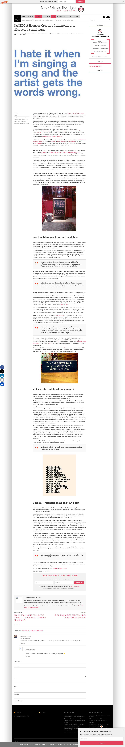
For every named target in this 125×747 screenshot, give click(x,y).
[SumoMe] (2, 384)
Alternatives (18, 33)
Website (16, 694)
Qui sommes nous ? (62, 16)
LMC (90, 715)
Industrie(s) (55, 33)
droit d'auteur (22, 119)
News (23, 16)
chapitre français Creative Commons (52, 136)
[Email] (2, 380)
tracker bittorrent (63, 348)
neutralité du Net (61, 141)
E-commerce (46, 33)
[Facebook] (2, 367)
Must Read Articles (17, 18)
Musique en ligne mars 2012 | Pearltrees (32, 630)
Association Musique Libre (44, 131)
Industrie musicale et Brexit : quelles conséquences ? (38, 20)
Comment (17, 666)
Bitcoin (53, 141)
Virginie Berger (29, 649)
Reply (23, 643)
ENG (71, 16)
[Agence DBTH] (100, 43)
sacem (27, 123)
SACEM (43, 152)
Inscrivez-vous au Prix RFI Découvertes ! (73, 732)
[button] (62, 1)
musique (66, 33)
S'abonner (80, 1)
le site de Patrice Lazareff (60, 568)
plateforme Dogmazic (63, 131)
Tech (53, 16)
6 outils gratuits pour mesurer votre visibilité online (70, 616)
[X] (2, 371)
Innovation (61, 33)
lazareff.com (38, 143)
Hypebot (43, 712)
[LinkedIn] (2, 376)
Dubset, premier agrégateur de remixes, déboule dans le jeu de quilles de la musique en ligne (74, 720)
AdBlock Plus (64, 304)
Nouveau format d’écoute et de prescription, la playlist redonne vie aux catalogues (98, 720)
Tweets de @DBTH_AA (95, 66)
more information (75, 586)
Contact (76, 16)
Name (15, 678)
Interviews (30, 16)
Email (15, 686)
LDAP (50, 343)
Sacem (70, 113)
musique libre (22, 123)
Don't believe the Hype (29, 741)
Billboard (18, 712)
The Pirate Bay (60, 315)
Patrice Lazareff (22, 34)
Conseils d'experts (38, 33)
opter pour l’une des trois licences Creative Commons (65, 152)
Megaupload (71, 141)
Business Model (29, 33)
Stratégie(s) (71, 33)
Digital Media (46, 16)
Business (38, 16)
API (58, 341)
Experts (51, 33)
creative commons (18, 118)
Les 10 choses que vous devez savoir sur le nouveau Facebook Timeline (30, 617)
